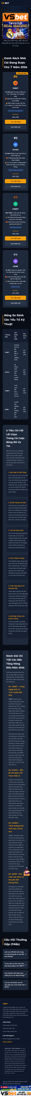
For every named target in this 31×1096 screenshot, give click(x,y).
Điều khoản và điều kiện (10, 1025)
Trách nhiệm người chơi (10, 1031)
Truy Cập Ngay (16, 122)
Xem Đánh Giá (15, 127)
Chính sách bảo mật (9, 1028)
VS (5, 3)
